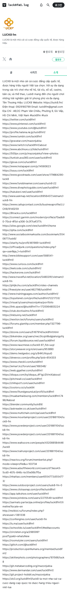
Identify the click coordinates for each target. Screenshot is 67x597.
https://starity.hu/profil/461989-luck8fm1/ (26, 242)
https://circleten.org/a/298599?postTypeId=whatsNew (20, 534)
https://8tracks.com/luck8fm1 (19, 213)
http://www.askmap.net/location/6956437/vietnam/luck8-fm (32, 198)
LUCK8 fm (9, 34)
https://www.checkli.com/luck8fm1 (22, 361)
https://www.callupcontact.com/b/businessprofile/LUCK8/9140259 (33, 206)
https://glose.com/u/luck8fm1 (19, 162)
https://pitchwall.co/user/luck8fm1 (22, 378)
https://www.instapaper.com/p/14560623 (26, 166)
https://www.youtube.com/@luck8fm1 (24, 128)
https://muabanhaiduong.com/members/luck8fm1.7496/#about (32, 398)
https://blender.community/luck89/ (22, 404)
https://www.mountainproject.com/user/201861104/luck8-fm (33, 419)
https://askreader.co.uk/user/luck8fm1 (24, 408)
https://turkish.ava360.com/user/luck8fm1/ (27, 157)
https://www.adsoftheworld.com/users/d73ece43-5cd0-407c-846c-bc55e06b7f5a (31, 470)
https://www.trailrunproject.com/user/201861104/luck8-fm (32, 453)
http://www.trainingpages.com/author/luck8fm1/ (30, 293)
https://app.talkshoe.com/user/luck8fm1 (25, 493)
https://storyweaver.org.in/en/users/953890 (28, 349)
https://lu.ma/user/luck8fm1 (18, 523)
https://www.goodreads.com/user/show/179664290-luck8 (33, 176)
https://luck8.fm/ (53, 102)
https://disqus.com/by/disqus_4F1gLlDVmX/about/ (31, 374)
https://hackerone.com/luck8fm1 (21, 272)
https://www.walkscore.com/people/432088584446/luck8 (33, 444)
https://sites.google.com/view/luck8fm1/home (29, 225)
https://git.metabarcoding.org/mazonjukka (27, 565)
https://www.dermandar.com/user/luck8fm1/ (28, 570)
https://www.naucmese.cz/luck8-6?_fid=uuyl (28, 344)
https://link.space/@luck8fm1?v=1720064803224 (31, 306)
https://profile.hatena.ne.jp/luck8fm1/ (23, 132)
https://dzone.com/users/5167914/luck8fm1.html (30, 332)
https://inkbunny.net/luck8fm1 (19, 315)
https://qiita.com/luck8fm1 (17, 230)
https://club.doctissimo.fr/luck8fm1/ (23, 310)
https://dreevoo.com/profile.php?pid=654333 (29, 357)
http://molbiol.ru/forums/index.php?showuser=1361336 (23, 512)
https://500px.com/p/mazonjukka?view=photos (30, 153)
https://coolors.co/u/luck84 (18, 387)
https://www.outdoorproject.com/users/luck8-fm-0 (32, 485)
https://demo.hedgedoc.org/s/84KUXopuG (27, 353)
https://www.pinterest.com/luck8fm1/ (24, 123)
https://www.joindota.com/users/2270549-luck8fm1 (32, 497)
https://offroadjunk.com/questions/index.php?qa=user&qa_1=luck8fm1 (29, 249)
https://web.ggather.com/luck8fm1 (22, 370)
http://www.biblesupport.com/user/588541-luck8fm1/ (27, 257)
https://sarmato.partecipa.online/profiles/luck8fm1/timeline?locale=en (33, 504)
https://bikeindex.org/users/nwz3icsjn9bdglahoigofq (33, 336)
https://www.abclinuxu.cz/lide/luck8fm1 (25, 149)
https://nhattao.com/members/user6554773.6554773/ (32, 478)
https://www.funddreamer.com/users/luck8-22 (29, 183)
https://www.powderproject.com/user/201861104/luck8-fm (33, 427)
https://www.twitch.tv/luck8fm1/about (24, 145)
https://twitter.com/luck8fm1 (19, 119)
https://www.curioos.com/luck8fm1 (22, 264)
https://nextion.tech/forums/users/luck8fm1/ (28, 319)
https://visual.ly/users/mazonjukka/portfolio (27, 302)
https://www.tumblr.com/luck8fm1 (22, 136)
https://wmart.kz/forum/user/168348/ (24, 366)
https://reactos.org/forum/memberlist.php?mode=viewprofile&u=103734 (27, 461)
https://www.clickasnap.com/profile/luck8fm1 (28, 489)
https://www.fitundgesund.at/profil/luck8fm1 (28, 391)
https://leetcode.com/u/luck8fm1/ (21, 268)
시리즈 (33, 72)
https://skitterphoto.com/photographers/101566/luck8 (33, 559)
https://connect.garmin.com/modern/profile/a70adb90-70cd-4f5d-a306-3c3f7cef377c (33, 219)
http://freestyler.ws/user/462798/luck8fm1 (27, 289)
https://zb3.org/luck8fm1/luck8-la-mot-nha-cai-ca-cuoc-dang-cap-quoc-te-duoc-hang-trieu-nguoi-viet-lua (32, 583)
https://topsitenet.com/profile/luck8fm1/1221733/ (31, 298)
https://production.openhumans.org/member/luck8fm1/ (32, 551)
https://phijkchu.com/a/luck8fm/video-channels (30, 285)
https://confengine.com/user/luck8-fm (24, 519)
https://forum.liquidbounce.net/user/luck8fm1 (28, 340)
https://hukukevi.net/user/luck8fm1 (22, 191)
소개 (55, 72)
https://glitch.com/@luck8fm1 (19, 544)
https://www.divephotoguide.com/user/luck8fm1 (30, 187)
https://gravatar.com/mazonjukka (21, 140)
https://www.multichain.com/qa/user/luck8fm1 (29, 412)
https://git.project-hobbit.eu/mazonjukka (26, 574)
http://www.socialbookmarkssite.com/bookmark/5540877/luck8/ (33, 236)
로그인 (58, 5)
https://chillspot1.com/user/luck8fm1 (23, 383)
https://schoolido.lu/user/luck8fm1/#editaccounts (31, 527)
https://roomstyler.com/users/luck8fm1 (25, 540)
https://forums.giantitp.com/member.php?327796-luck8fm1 (31, 325)
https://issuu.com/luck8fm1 (18, 170)
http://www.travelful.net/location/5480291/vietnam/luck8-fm (33, 279)
